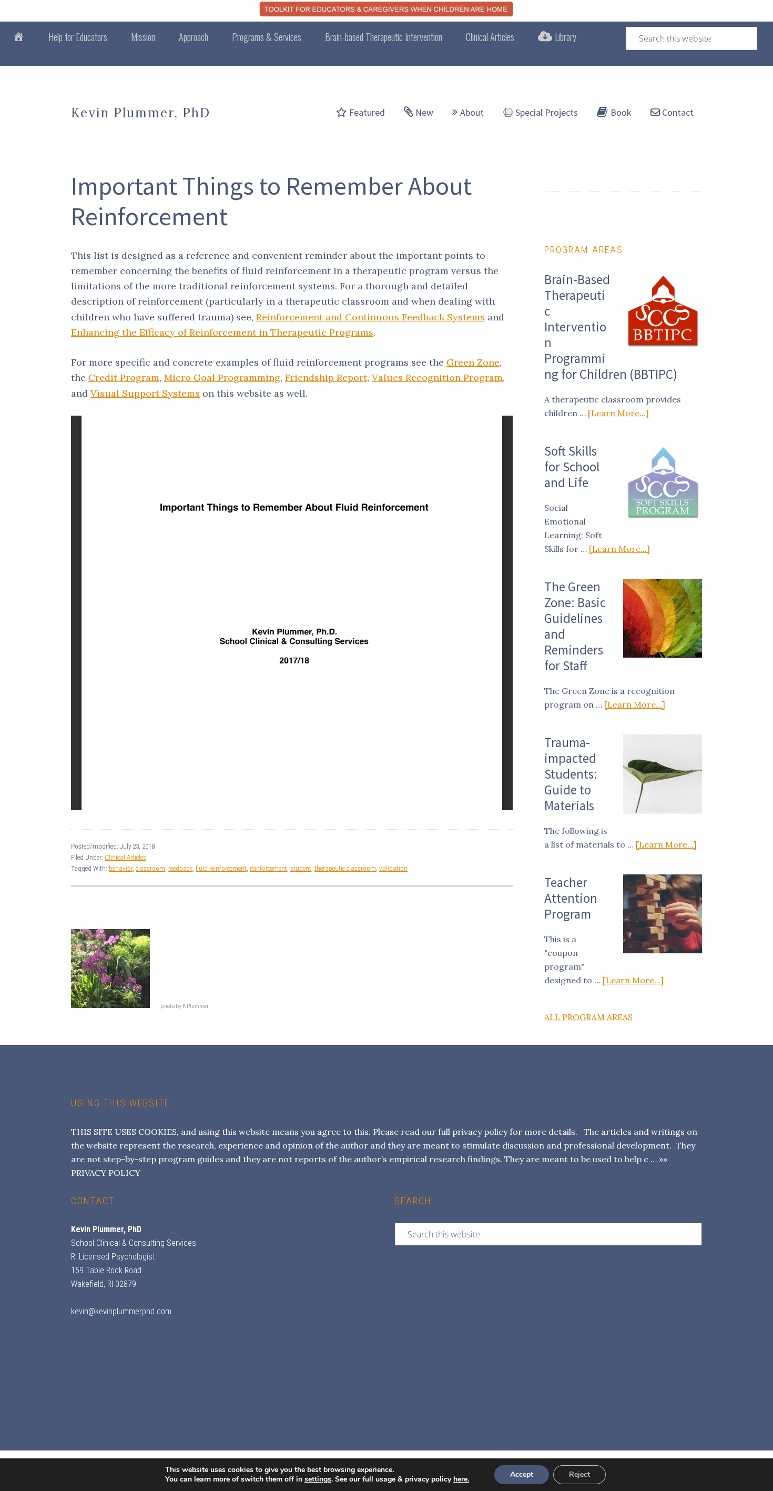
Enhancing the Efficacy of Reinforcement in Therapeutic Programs (222, 332)
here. (461, 1479)
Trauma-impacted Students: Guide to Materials (570, 774)
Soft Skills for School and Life (571, 466)
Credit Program (123, 377)
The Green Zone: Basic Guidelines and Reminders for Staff (575, 626)
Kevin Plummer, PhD (140, 113)
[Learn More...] (618, 413)
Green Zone (473, 362)
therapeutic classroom (345, 868)
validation (393, 868)
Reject (579, 1474)
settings (317, 1479)
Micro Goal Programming (222, 377)
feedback (180, 868)
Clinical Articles (125, 857)
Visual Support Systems (145, 393)
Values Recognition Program (437, 377)
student (300, 868)
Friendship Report (326, 377)
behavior (121, 868)
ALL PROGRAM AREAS (588, 1017)
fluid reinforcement (221, 868)
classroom (150, 868)
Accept (521, 1474)
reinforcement (268, 868)
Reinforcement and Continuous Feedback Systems (370, 317)
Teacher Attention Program (570, 898)
